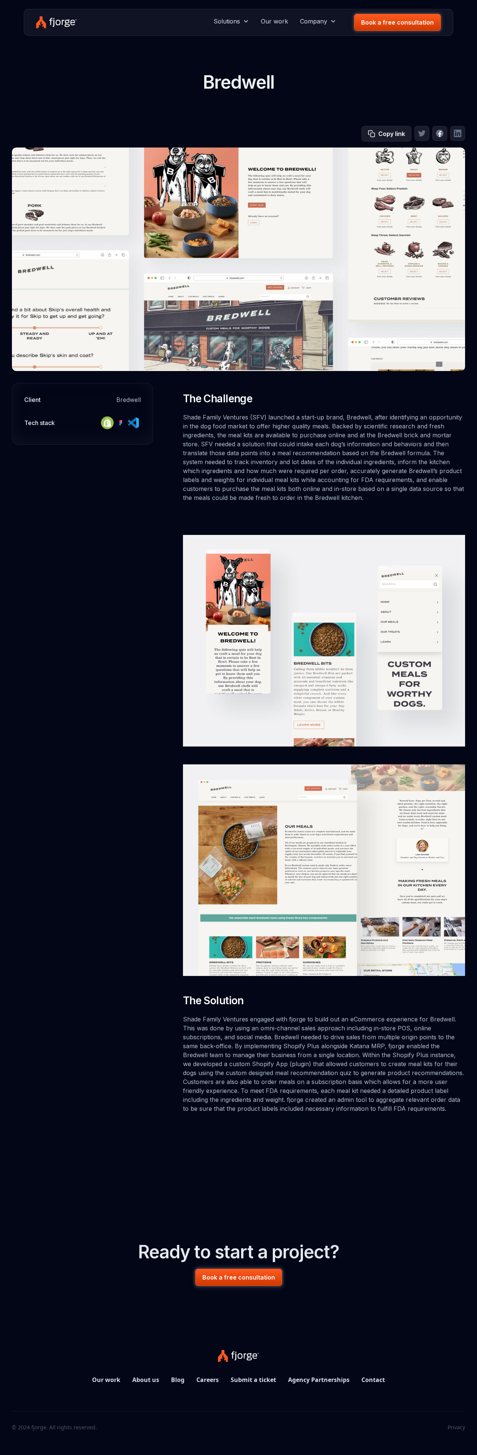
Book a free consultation (397, 22)
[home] (56, 22)
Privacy (456, 1427)
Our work (274, 21)
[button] (231, 21)
